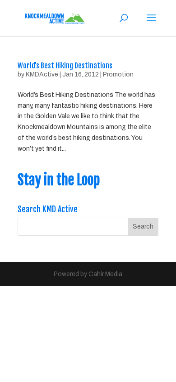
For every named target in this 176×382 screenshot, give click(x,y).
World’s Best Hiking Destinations (65, 65)
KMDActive (42, 74)
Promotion (118, 74)
